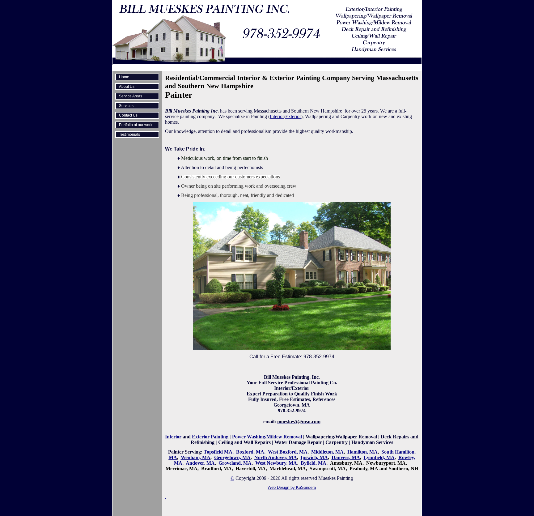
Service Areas (130, 96)
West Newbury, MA (276, 463)
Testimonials (129, 134)
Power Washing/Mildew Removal (266, 436)
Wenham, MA (195, 457)
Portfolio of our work (135, 125)
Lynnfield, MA (379, 457)
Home (124, 77)
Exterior (293, 116)
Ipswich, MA (314, 457)
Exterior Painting (210, 436)
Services (126, 106)
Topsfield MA (218, 451)
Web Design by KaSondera (292, 487)
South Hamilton (397, 451)
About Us (126, 86)
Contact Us (128, 115)
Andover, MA (200, 463)
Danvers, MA (346, 457)
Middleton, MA (327, 451)
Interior (277, 116)
